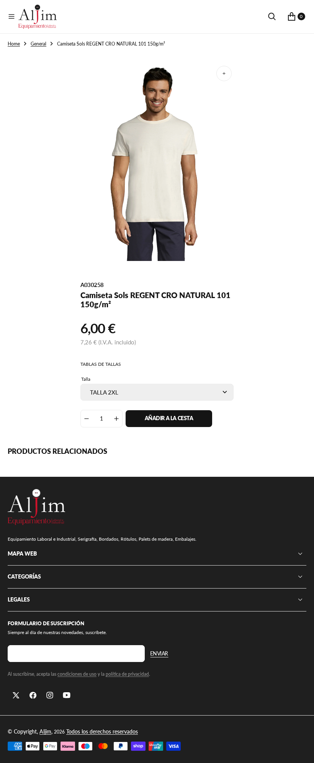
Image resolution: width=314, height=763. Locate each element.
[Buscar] (271, 16)
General (38, 44)
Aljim (45, 731)
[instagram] (49, 695)
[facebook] (33, 695)
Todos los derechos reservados (102, 731)
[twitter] (16, 695)
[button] (11, 16)
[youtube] (66, 695)
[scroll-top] (301, 750)
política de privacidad (127, 674)
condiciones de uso (76, 674)
